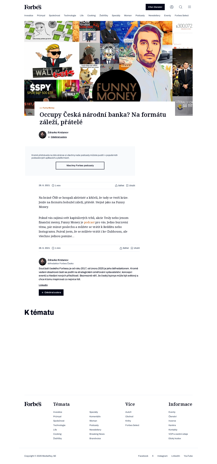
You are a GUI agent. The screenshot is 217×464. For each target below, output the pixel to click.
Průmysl (41, 15)
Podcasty (140, 15)
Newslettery (154, 15)
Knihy (128, 421)
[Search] (180, 7)
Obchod (129, 416)
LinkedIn (175, 456)
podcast (89, 222)
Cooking (91, 15)
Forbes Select (182, 15)
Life (82, 15)
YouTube (188, 456)
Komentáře (95, 416)
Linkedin (43, 285)
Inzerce (172, 421)
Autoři (128, 412)
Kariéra (172, 425)
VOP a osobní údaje (178, 434)
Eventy (167, 15)
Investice (28, 15)
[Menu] (189, 7)
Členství (172, 416)
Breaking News (97, 434)
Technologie (70, 15)
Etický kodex (175, 438)
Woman (128, 15)
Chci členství (155, 7)
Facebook (143, 456)
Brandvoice (95, 438)
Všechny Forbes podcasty (80, 165)
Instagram (162, 456)
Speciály (116, 15)
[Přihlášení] (172, 7)
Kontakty (173, 430)
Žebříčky (103, 15)
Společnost (54, 15)
